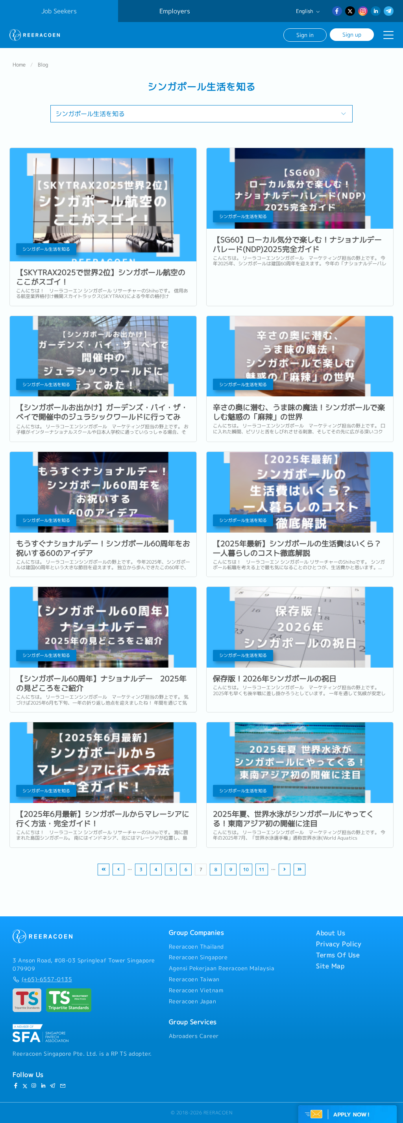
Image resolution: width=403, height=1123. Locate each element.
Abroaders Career (194, 1036)
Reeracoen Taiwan (194, 979)
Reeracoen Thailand (196, 947)
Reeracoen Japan (192, 1001)
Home (19, 64)
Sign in (305, 35)
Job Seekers (59, 11)
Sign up (351, 34)
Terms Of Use (338, 955)
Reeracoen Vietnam (196, 990)
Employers (174, 11)
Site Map (330, 966)
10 (246, 869)
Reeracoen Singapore (198, 957)
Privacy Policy (338, 944)
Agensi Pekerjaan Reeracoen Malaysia (222, 968)
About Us (330, 933)
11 (261, 869)
